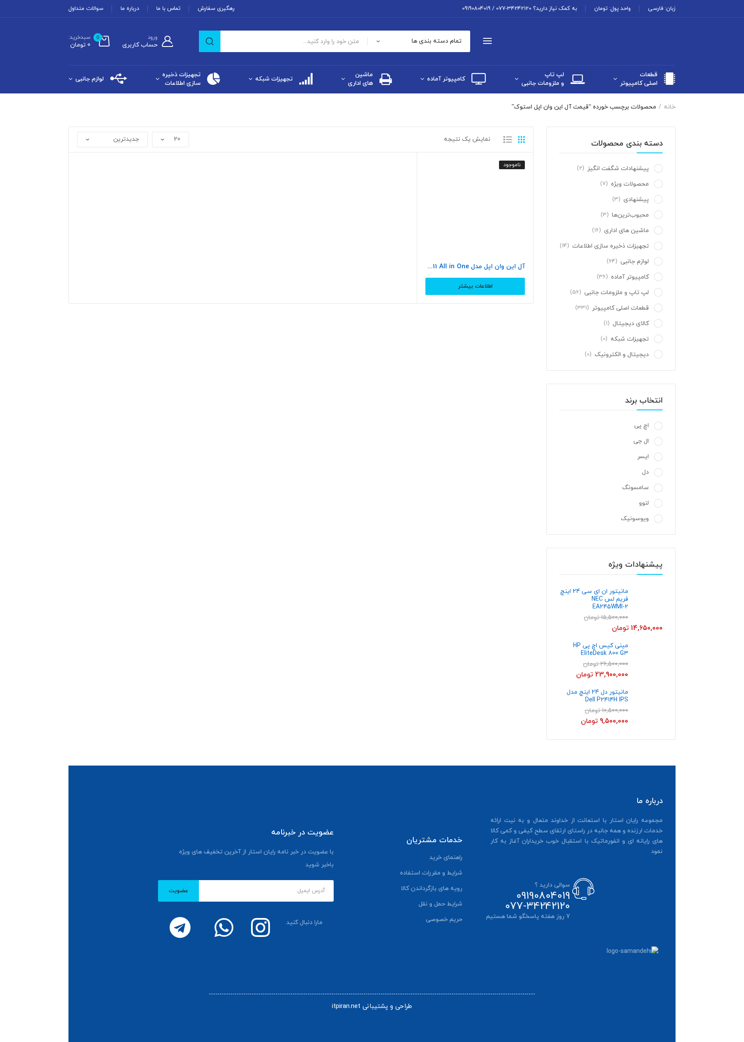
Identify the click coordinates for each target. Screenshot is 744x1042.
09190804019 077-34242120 (537, 901)
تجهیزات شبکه (274, 79)
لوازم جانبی (89, 79)
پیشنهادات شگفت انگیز (618, 168)
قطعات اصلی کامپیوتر (638, 79)
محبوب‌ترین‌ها (630, 215)
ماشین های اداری (360, 79)
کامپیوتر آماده (446, 79)
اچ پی (641, 426)
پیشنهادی (636, 199)
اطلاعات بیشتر (475, 286)
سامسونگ (635, 488)
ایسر (643, 457)
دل (645, 472)
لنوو (644, 503)
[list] (507, 139)
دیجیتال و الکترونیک (622, 354)
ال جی (641, 441)
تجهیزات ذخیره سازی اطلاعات (181, 79)
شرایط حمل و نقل (440, 904)
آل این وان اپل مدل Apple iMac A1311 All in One (475, 267)
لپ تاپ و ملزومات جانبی (542, 79)
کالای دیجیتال (631, 323)
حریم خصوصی (444, 919)
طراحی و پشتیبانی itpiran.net (372, 1006)
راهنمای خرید (445, 857)
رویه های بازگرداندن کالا (431, 888)
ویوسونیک (635, 519)
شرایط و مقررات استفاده (431, 873)
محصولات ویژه (630, 184)
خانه (670, 107)
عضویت (178, 891)
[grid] (521, 139)
